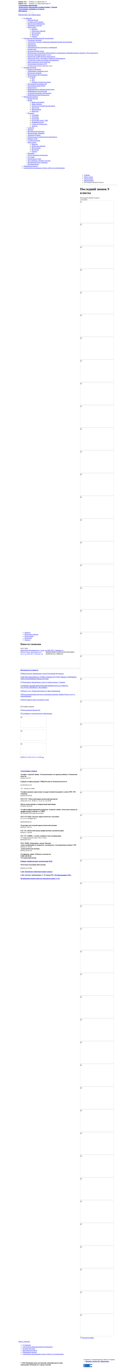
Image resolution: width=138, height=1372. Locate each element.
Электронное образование (27, 5)
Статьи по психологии (39, 124)
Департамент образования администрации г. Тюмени (37, 7)
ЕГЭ (33, 78)
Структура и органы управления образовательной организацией (50, 42)
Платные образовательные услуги (39, 55)
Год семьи (31, 157)
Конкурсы (35, 111)
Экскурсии (35, 108)
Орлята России (33, 98)
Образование (32, 45)
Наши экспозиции (38, 102)
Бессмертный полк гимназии (38, 162)
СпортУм (31, 128)
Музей (30, 100)
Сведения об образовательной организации (39, 38)
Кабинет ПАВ (32, 139)
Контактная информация (36, 24)
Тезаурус (35, 126)
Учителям (35, 117)
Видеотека (35, 34)
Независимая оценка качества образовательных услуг (40, 878)
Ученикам (35, 115)
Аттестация (31, 76)
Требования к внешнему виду (38, 71)
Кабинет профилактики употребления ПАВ (36, 861)
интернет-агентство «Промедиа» (97, 1361)
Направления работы (31, 97)
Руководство (32, 49)
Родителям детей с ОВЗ (40, 120)
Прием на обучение (34, 69)
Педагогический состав (36, 51)
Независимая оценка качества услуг (40, 66)
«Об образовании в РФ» (62, 875)
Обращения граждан (35, 25)
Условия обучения (30, 67)
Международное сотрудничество (39, 62)
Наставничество (33, 164)
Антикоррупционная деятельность (39, 93)
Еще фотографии (88, 1338)
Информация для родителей (37, 91)
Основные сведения (34, 40)
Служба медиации (34, 140)
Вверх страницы (24, 1341)
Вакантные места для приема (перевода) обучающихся (46, 58)
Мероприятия (36, 109)
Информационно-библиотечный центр (41, 89)
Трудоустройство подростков (38, 155)
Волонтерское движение (36, 133)
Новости (35, 29)
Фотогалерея (36, 33)
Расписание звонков (35, 73)
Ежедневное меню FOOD (36, 86)
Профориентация (38, 122)
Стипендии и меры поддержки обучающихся (43, 60)
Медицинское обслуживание (37, 75)
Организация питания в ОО (37, 64)
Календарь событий (38, 31)
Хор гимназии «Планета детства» (39, 160)
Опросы (34, 36)
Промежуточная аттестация (41, 82)
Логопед (30, 129)
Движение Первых (34, 135)
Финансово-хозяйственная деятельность (41, 56)
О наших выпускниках (35, 22)
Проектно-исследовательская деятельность (42, 137)
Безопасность (32, 87)
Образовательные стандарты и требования (42, 47)
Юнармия (31, 153)
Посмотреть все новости (29, 670)
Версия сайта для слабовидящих (29, 15)
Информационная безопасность (38, 95)
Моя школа (22, 11)
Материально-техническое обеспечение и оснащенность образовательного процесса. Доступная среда (63, 53)
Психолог (31, 113)
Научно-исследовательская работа (43, 106)
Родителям (35, 118)
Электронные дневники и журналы (31, 9)
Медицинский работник (36, 131)
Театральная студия (34, 159)
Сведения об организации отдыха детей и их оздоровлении (44, 168)
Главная (87, 175)
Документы (32, 44)
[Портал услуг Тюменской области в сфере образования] (40, 691)
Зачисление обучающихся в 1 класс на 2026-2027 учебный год (42, 650)
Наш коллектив (33, 20)
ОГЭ (33, 80)
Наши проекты (37, 104)
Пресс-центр (32, 27)
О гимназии (28, 18)
